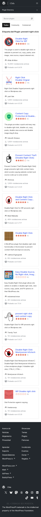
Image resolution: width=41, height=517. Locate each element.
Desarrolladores (8, 455)
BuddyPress (8, 477)
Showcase (26, 428)
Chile (9, 487)
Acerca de (6, 428)
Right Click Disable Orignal (22, 78)
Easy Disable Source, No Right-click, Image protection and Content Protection (25, 273)
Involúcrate (26, 447)
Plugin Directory (8, 10)
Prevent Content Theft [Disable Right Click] (26, 156)
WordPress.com (9, 466)
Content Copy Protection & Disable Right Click (24, 114)
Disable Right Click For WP (21, 40)
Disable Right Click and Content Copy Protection (24, 198)
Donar (25, 455)
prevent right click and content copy (23, 314)
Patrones (25, 440)
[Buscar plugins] (32, 18)
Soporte (5, 451)
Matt (5, 470)
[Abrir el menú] (37, 3)
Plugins (24, 436)
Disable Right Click (24, 233)
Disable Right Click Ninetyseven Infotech (25, 351)
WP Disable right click (25, 391)
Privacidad (6, 440)
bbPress (6, 473)
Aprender (5, 447)
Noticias (5, 432)
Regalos (26, 459)
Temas (24, 432)
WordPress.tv (8, 459)
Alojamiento (6, 436)
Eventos (25, 451)
